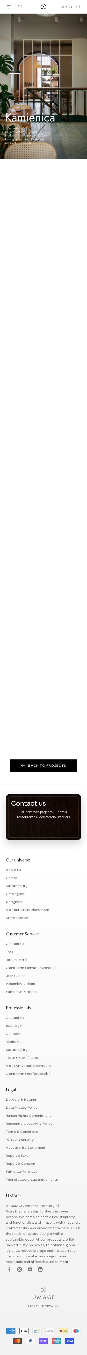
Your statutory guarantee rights (32, 1179)
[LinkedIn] (40, 1270)
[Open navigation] (8, 6)
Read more (59, 1262)
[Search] (78, 6)
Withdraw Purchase (21, 992)
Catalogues (15, 894)
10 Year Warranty (20, 1139)
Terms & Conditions (22, 1131)
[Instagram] (19, 1270)
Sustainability (17, 886)
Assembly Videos (20, 984)
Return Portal (16, 960)
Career (11, 878)
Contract (13, 1034)
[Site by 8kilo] (57, 1307)
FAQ (9, 952)
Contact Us (15, 944)
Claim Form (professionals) (28, 1074)
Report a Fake (17, 1155)
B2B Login (14, 1026)
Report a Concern (20, 1163)
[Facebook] (8, 1270)
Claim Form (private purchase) (31, 968)
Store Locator (17, 918)
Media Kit (13, 1042)
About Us (13, 870)
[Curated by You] (19, 7)
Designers (14, 902)
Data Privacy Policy (21, 1107)
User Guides (15, 976)
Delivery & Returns (21, 1099)
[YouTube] (29, 1270)
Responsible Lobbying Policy (29, 1123)
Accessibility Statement (25, 1147)
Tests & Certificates (22, 1058)
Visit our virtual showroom (27, 910)
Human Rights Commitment (28, 1115)
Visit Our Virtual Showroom (28, 1066)
